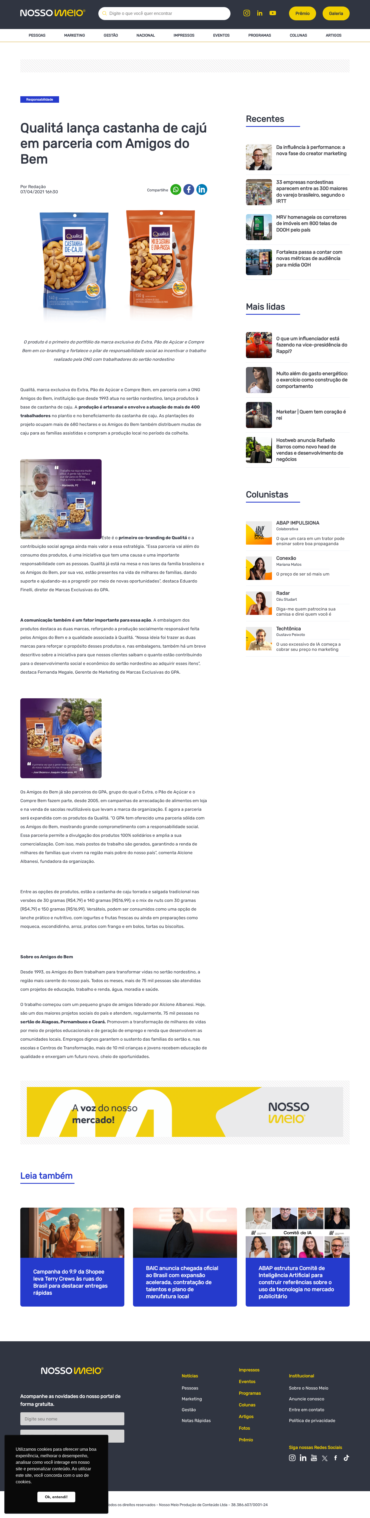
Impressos (184, 35)
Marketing (74, 35)
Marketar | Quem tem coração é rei (311, 415)
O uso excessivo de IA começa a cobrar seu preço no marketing (308, 647)
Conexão (286, 558)
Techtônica (288, 629)
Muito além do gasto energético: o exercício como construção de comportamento (312, 380)
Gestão (111, 35)
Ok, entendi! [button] (56, 1497)
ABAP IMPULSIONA (297, 523)
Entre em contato (306, 1409)
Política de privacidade (312, 1420)
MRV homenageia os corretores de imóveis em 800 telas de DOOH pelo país (311, 223)
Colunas (298, 35)
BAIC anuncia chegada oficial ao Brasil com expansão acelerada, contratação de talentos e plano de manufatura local (182, 1282)
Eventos (221, 35)
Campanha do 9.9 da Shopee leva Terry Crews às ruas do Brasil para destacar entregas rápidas (70, 1282)
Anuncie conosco (306, 1398)
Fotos (244, 1428)
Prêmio (303, 13)
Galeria (336, 13)
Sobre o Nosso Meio (308, 1388)
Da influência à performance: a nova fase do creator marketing (311, 150)
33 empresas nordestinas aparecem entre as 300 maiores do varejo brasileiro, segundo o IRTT (312, 191)
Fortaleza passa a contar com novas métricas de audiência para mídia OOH (309, 258)
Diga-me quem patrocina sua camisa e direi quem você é (306, 611)
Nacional (146, 35)
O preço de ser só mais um (302, 574)
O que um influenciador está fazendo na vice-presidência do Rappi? (311, 345)
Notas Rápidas (196, 1420)
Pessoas (37, 35)
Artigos (334, 35)
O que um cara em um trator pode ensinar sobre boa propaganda (310, 541)
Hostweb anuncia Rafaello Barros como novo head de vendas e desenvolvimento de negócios (309, 449)
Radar (283, 593)
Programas (259, 35)
